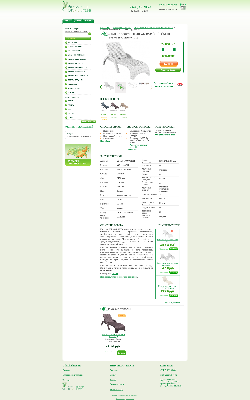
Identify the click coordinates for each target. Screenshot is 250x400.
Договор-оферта (117, 384)
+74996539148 (168, 370)
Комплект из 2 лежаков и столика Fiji (167, 264)
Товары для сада (75, 88)
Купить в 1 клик (168, 70)
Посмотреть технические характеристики (118, 277)
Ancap (70, 101)
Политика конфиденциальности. (125, 399)
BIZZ (69, 109)
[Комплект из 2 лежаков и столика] (167, 261)
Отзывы (66, 370)
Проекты (66, 380)
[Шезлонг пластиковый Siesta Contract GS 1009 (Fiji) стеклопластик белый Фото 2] (132, 85)
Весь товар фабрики (163, 83)
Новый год (72, 84)
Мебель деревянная (76, 71)
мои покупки (168, 4)
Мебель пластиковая (77, 59)
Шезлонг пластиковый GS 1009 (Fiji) (113, 335)
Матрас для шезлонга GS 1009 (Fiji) (167, 287)
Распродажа (73, 42)
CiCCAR (71, 113)
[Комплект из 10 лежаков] (167, 237)
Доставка (114, 370)
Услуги (113, 380)
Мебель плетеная (75, 63)
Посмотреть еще (172, 302)
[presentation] (101, 87)
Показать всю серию (163, 86)
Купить (168, 63)
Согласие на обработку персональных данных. (125, 395)
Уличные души (74, 51)
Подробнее (105, 141)
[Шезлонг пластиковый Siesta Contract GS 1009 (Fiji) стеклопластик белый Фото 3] (144, 83)
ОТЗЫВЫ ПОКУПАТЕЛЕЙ (79, 126)
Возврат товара (116, 390)
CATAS (115, 273)
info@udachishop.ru (168, 375)
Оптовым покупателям (73, 375)
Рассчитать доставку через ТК (139, 146)
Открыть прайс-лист (165, 135)
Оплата (113, 375)
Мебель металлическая (78, 76)
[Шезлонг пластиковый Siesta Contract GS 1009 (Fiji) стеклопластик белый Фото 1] (126, 60)
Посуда (71, 92)
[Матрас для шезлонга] (167, 284)
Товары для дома (75, 80)
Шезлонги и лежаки (76, 55)
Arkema (71, 105)
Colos (70, 117)
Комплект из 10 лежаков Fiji (167, 241)
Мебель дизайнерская (77, 67)
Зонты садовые (75, 46)
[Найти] (89, 33)
